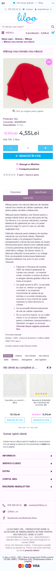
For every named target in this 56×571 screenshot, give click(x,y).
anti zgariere (40, 359)
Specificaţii (40, 192)
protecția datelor (32, 550)
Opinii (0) (28, 198)
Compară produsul (29, 169)
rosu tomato (30, 356)
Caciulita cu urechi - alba (15, 401)
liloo (16, 119)
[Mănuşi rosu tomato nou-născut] (28, 83)
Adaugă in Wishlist (29, 164)
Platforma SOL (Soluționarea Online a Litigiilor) (36, 560)
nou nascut (44, 356)
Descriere (15, 192)
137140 (6, 559)
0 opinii (20, 175)
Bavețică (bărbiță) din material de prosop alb (41, 402)
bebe (6, 359)
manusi (18, 356)
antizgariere (27, 359)
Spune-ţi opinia (32, 175)
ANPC (14, 559)
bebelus (15, 359)
